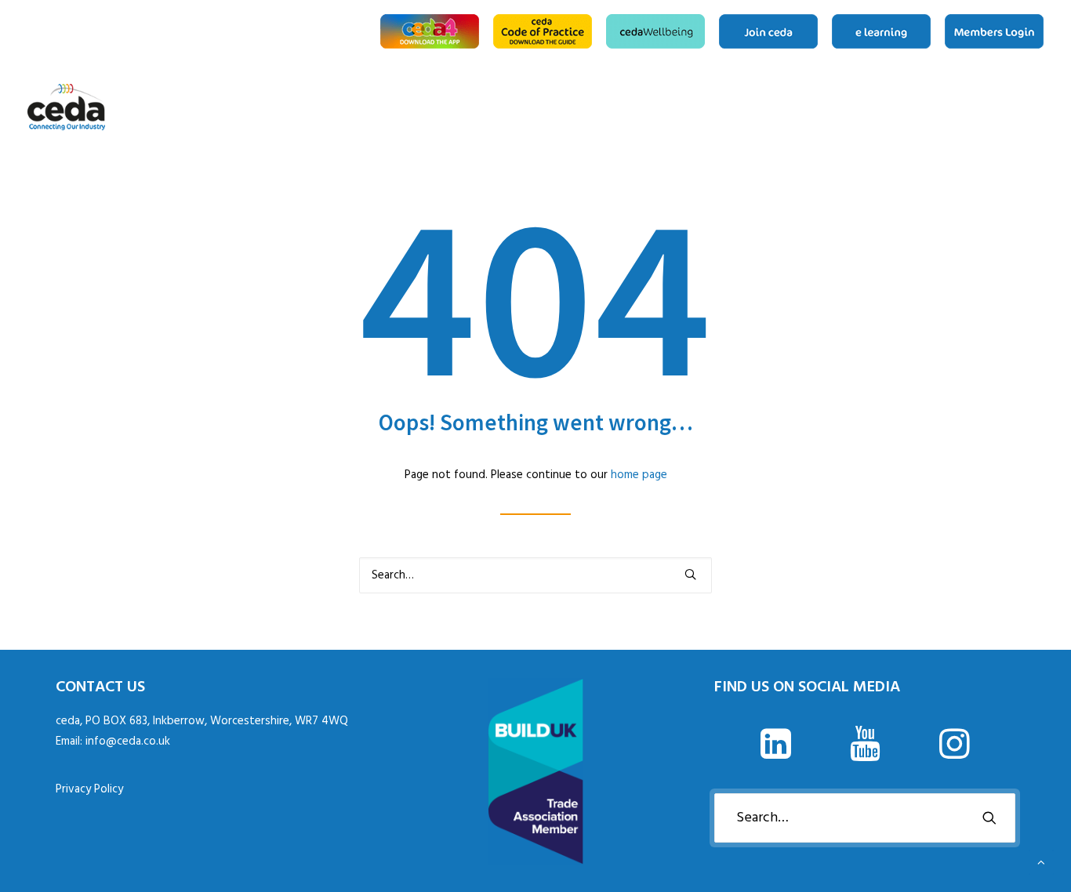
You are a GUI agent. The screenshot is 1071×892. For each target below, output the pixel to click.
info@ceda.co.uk (127, 741)
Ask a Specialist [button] (943, 107)
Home (898, 107)
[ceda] (66, 107)
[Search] (535, 575)
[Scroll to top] (1041, 862)
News (968, 107)
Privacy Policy (89, 789)
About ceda (918, 107)
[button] (690, 574)
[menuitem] (432, 31)
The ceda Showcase (993, 107)
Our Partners (1018, 107)
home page (639, 475)
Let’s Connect (1038, 107)
